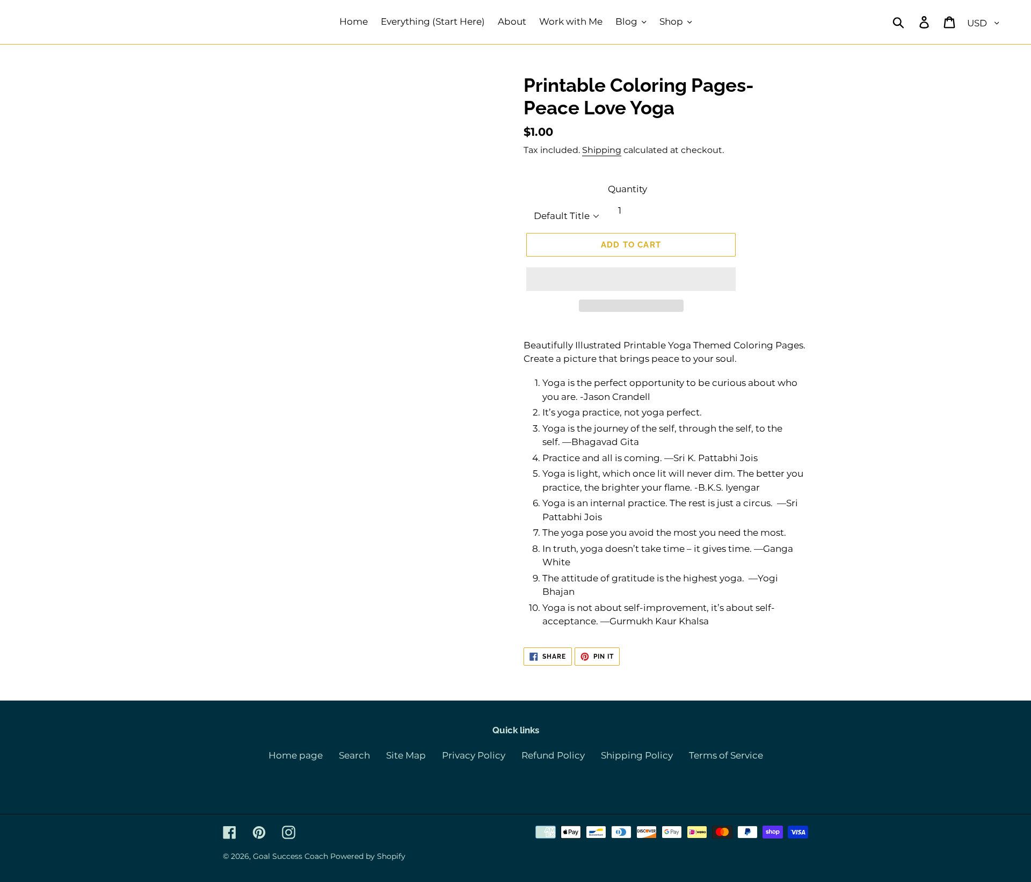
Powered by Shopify (367, 856)
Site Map (406, 755)
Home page (295, 755)
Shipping (601, 150)
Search (354, 755)
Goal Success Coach (290, 856)
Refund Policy (553, 755)
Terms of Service (726, 755)
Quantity (627, 189)
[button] (631, 279)
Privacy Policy (473, 755)
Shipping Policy (637, 755)
